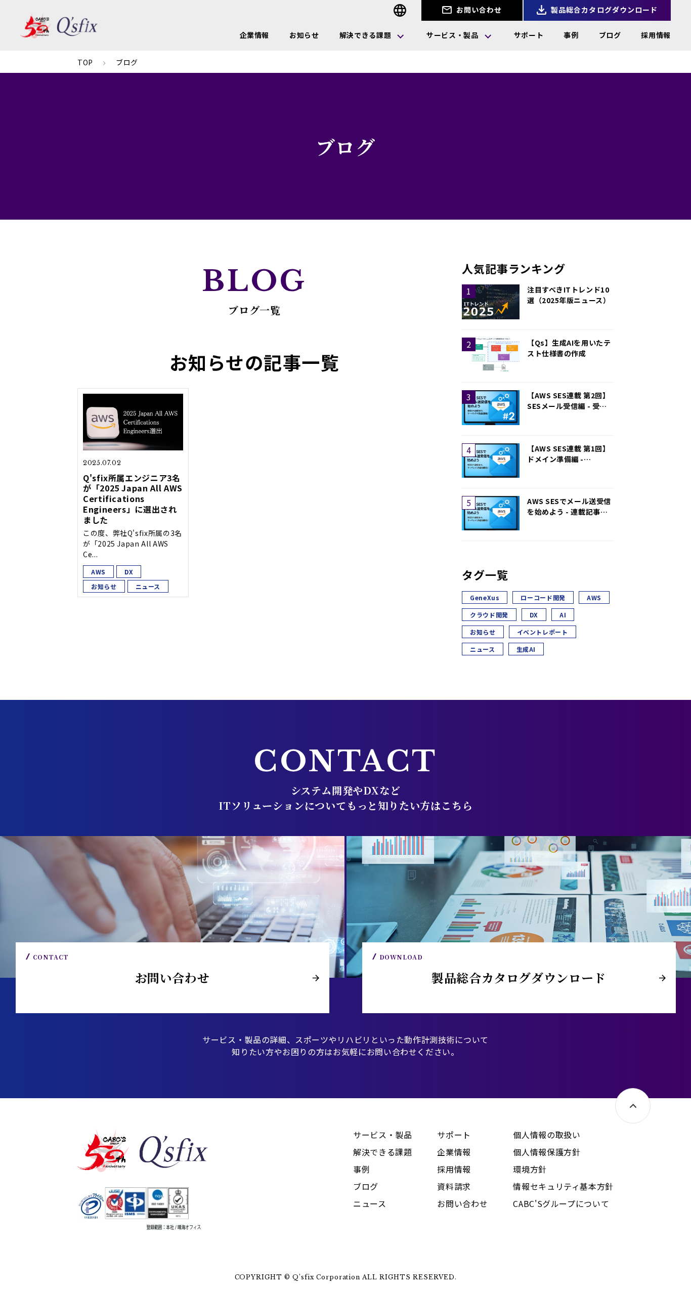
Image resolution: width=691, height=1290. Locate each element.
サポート (529, 35)
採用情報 (656, 35)
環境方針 (530, 1169)
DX (534, 614)
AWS (594, 597)
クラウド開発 (489, 614)
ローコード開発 (543, 597)
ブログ (610, 35)
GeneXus (484, 597)
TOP (85, 62)
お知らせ (304, 35)
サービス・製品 (452, 35)
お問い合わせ (478, 10)
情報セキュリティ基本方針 (563, 1186)
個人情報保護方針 (546, 1152)
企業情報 (255, 35)
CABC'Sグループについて (561, 1203)
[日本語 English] (400, 10)
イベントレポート (542, 632)
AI (562, 614)
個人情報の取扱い (546, 1135)
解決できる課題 (365, 35)
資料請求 (454, 1186)
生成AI (526, 649)
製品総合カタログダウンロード (603, 10)
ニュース (482, 649)
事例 (571, 35)
